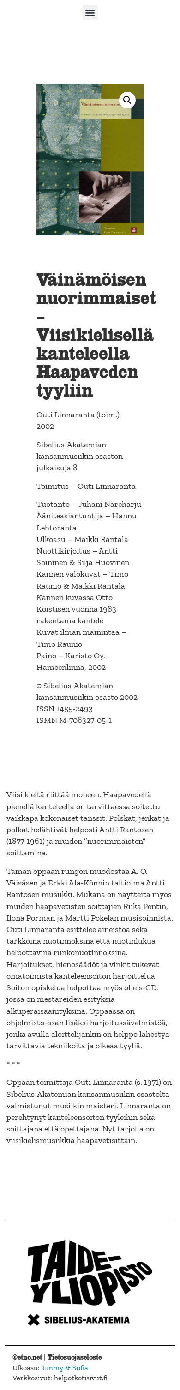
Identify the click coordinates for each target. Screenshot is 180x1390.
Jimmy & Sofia (65, 1367)
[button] (90, 12)
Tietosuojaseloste (75, 1357)
